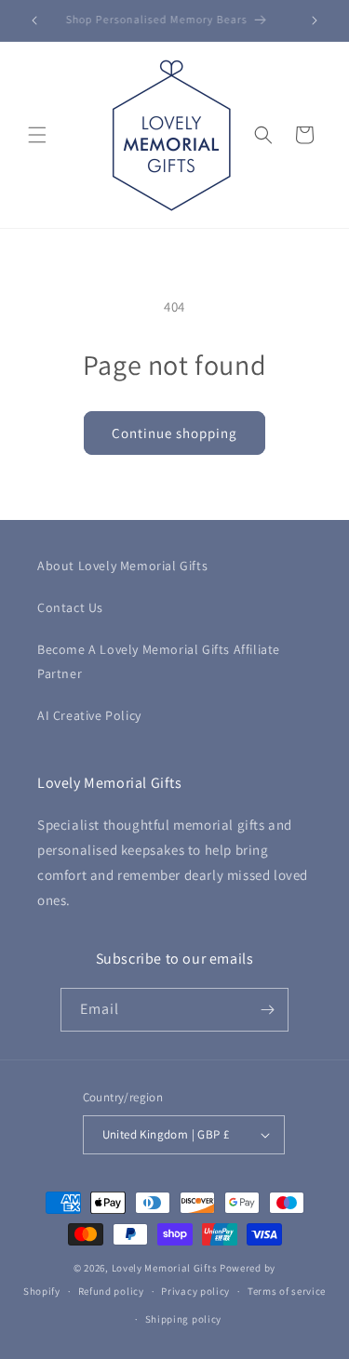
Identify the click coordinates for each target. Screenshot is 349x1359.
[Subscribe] (267, 1010)
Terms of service (287, 1291)
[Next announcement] (314, 20)
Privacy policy (195, 1291)
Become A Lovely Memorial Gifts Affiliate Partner (158, 661)
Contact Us (70, 607)
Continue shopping (174, 433)
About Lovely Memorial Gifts (122, 565)
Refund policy (111, 1291)
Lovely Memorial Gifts (165, 1267)
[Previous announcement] (34, 20)
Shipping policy (183, 1319)
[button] (37, 134)
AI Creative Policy (89, 715)
